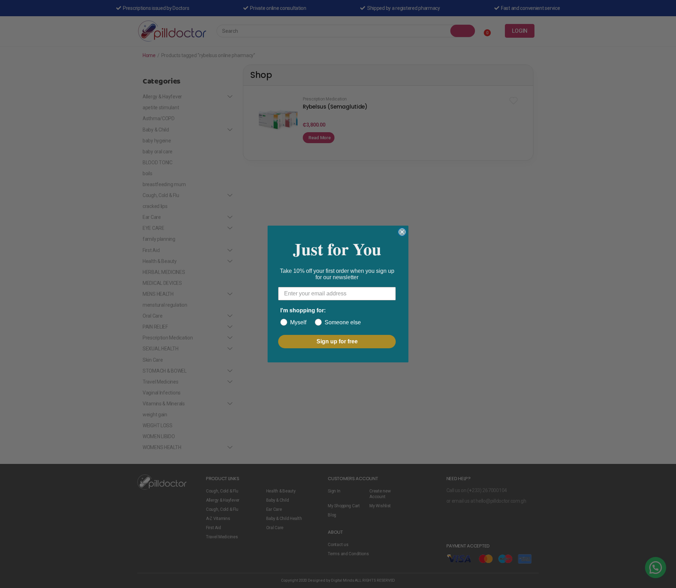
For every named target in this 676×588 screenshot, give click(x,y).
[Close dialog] (402, 231)
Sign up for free (337, 341)
